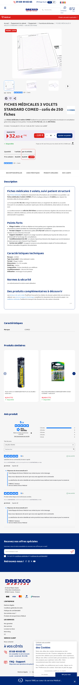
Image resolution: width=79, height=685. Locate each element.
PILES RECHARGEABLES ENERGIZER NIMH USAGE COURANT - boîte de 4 (56, 393)
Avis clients (66, 173)
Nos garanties (8, 623)
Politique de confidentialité (12, 610)
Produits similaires (51, 173)
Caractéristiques (33, 173)
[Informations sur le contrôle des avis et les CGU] (31, 433)
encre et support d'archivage (24, 297)
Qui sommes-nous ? (10, 613)
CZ (5, 634)
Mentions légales (9, 605)
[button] (6, 86)
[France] (61, 2)
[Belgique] (64, 2)
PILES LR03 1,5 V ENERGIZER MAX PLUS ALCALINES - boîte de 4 (20, 393)
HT (54, 2)
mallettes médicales (13, 299)
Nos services (8, 626)
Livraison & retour (9, 629)
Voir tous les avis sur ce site (21, 436)
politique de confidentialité (39, 556)
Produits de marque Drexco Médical (15, 616)
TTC (49, 2)
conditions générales (21, 556)
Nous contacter (8, 642)
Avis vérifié (72, 456)
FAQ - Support (17, 662)
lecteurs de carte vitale (17, 295)
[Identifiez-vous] (70, 10)
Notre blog (7, 632)
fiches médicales (15, 195)
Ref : (5, 93)
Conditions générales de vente (13, 608)
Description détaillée (14, 173)
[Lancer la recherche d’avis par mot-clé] (73, 449)
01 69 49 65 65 (24, 2)
